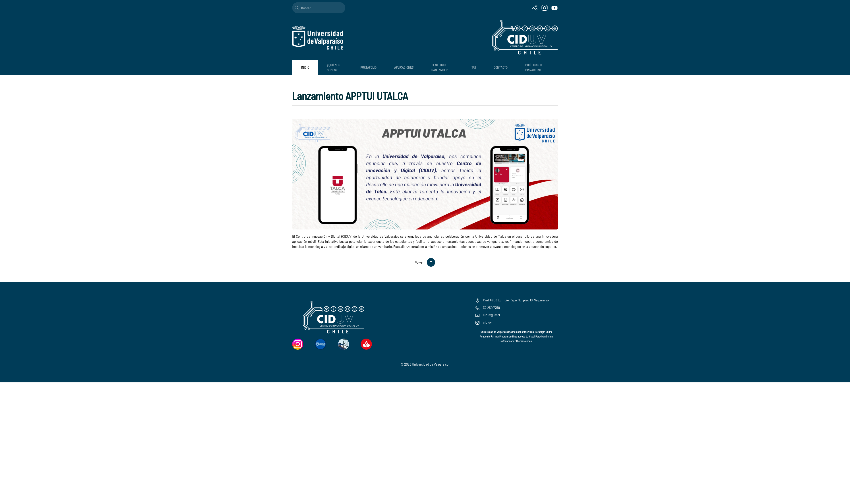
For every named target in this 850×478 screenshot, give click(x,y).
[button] (431, 262)
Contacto (501, 67)
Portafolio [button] (368, 67)
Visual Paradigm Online (541, 336)
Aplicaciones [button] (404, 67)
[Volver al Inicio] (317, 38)
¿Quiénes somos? (333, 67)
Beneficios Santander (439, 67)
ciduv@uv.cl (491, 315)
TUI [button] (473, 67)
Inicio (305, 67)
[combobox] (318, 7)
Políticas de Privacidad (534, 67)
